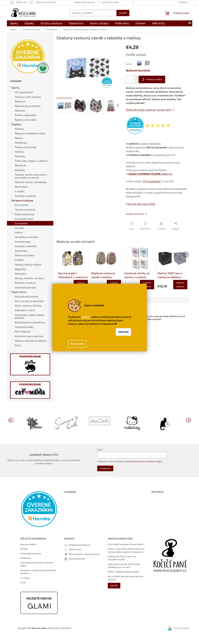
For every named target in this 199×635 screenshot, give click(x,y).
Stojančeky (21, 250)
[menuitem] (14, 23)
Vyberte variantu (147, 284)
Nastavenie (77, 344)
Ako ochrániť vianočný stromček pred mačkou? (125, 578)
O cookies (25, 578)
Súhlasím (123, 332)
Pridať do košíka (154, 79)
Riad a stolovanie (24, 214)
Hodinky (19, 151)
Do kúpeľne (21, 223)
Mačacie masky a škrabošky (31, 182)
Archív (114, 585)
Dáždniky (20, 169)
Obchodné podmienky (30, 553)
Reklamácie (25, 558)
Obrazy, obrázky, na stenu (29, 278)
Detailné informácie (135, 214)
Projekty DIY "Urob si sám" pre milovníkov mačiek (122, 558)
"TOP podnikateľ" (151, 181)
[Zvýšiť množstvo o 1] (137, 77)
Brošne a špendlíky (25, 114)
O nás (23, 582)
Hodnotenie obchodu (84, 2)
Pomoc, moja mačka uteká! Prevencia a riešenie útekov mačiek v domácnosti (126, 551)
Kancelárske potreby (26, 296)
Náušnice (20, 101)
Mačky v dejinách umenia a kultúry (123, 571)
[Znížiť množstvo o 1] (137, 81)
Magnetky (20, 269)
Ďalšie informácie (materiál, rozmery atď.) (148, 110)
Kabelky (19, 128)
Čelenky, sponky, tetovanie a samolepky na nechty (31, 176)
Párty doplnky (22, 331)
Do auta (19, 227)
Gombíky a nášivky (25, 195)
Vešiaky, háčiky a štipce (28, 264)
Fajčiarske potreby (25, 287)
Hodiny (19, 232)
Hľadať (123, 13)
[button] (188, 420)
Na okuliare (21, 186)
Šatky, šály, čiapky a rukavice (31, 160)
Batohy (19, 137)
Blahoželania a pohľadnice (30, 322)
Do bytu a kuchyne (22, 200)
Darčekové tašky (24, 326)
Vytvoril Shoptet (181, 628)
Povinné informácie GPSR (141, 204)
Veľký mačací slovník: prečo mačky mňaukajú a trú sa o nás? (124, 566)
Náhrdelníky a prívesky (28, 105)
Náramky (20, 110)
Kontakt (24, 549)
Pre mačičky (21, 204)
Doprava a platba (110, 2)
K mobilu (20, 191)
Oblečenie (20, 165)
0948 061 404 (75, 549)
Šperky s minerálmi (26, 119)
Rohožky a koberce (25, 282)
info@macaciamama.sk (79, 545)
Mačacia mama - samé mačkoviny (84, 554)
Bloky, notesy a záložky (28, 305)
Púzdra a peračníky (25, 147)
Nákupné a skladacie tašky (30, 133)
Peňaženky (21, 142)
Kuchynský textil (24, 218)
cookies (85, 317)
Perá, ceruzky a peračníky (29, 300)
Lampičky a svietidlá (26, 236)
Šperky (16, 87)
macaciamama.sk (77, 558)
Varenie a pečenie (25, 209)
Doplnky (16, 124)
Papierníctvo (19, 291)
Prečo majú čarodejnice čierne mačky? (126, 544)
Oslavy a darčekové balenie (30, 340)
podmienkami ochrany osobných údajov (143, 461)
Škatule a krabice (24, 255)
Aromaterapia (23, 241)
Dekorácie (20, 273)
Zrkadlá (19, 259)
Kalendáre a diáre (25, 310)
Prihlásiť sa (105, 468)
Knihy (18, 345)
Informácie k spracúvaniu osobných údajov (36, 564)
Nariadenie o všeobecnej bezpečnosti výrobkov (38, 572)
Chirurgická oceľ (24, 92)
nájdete (150, 174)
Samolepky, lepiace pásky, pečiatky (30, 316)
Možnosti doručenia (138, 71)
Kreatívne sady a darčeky (29, 336)
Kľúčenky (20, 156)
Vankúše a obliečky (26, 246)
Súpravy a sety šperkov (28, 96)
